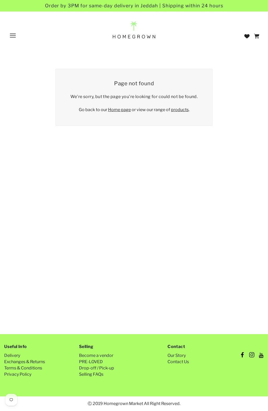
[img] (242, 355)
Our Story (177, 355)
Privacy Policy (17, 374)
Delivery (12, 355)
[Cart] (257, 36)
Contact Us (178, 361)
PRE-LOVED (91, 361)
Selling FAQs (91, 374)
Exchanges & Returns (24, 361)
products (180, 109)
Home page (119, 109)
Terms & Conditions (23, 368)
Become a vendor (96, 355)
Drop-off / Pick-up (96, 368)
